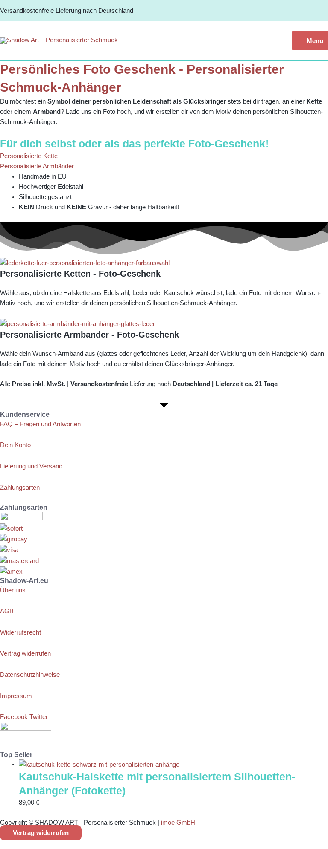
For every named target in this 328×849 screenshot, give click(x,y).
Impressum (16, 696)
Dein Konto (15, 445)
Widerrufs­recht (20, 632)
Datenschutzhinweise (30, 674)
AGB (7, 611)
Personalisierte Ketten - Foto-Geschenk (80, 273)
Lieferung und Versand (31, 466)
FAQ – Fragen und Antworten (40, 424)
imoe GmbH (178, 822)
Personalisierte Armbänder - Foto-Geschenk (89, 334)
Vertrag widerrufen (25, 653)
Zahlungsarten (20, 487)
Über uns (13, 590)
